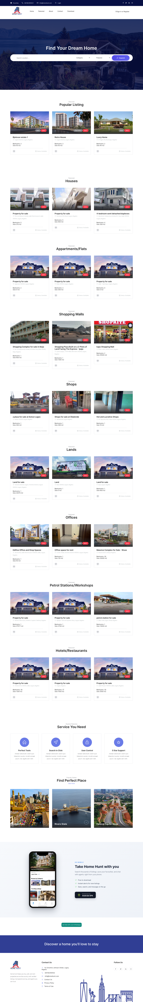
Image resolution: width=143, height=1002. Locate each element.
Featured (41, 11)
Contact (60, 11)
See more (71, 783)
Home (32, 11)
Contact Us (48, 979)
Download (70, 11)
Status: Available (42, 151)
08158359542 (50, 973)
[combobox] (41, 57)
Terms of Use (48, 986)
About (51, 11)
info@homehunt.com (52, 976)
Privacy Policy (49, 983)
